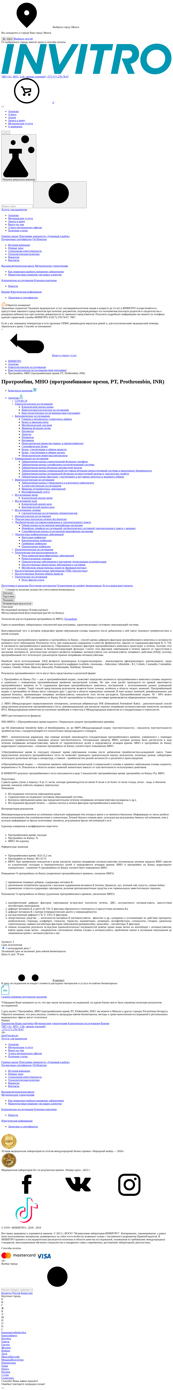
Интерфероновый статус (36, 491)
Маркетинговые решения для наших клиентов (35, 274)
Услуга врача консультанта (117, 585)
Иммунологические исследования (34, 479)
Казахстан (27, 1293)
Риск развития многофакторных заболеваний (48, 555)
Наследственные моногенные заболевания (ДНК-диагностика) (51, 570)
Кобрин (5, 1350)
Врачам (5, 291)
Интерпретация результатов (17, 603)
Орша (4, 1365)
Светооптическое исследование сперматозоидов (49, 513)
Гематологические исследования (34, 403)
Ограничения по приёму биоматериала (79, 585)
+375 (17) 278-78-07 (57, 76)
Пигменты (28, 431)
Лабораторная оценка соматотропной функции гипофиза (55, 461)
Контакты (13, 260)
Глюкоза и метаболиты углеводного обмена (47, 419)
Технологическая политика (24, 254)
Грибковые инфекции (34, 543)
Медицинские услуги (20, 123)
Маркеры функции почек (36, 428)
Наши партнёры (24, 1023)
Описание (8, 593)
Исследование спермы (28, 510)
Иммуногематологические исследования (45, 410)
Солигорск (7, 1378)
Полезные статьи (18, 230)
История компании (19, 245)
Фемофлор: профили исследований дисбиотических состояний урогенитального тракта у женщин (78, 528)
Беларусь (6, 1293)
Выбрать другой (23, 38)
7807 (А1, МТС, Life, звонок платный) (23, 76)
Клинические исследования (17, 280)
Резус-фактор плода (33, 579)
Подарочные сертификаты (16, 239)
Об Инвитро (39, 239)
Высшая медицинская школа (17, 265)
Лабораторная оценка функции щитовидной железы (52, 467)
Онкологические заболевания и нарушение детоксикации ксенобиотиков (64, 561)
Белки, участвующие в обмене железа (43, 452)
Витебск (6, 1338)
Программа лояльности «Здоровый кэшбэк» (44, 236)
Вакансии (13, 257)
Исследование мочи (26, 494)
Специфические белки (35, 446)
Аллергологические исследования (41, 485)
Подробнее (70, 618)
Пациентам (8, 1023)
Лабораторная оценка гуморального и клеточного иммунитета (58, 482)
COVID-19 (21, 400)
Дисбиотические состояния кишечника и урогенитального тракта (53, 522)
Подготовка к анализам (14, 585)
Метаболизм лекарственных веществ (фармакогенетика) (54, 567)
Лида (4, 1353)
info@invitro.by (9, 1035)
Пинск (5, 1368)
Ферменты (28, 437)
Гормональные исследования (31, 458)
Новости (13, 286)
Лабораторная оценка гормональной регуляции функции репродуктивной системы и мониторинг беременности (87, 470)
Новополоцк (8, 1362)
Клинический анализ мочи (37, 497)
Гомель (5, 1341)
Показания (8, 600)
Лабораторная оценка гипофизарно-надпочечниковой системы (58, 464)
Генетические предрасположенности (36, 552)
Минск (5, 1356)
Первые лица (15, 248)
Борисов (6, 1335)
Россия (16, 1293)
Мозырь (5, 1359)
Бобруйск (20, 1332)
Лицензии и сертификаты (23, 297)
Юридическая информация (26, 291)
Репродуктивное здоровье (37, 558)
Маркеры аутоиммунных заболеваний (44, 488)
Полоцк (5, 1371)
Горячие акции (9, 236)
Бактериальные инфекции (37, 540)
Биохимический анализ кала (38, 507)
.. (3, 132)
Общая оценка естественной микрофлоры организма (52, 525)
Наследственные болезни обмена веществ (39, 573)
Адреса (12, 114)
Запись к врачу (16, 120)
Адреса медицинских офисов (25, 227)
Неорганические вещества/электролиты (45, 455)
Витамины (28, 440)
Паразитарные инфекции (36, 546)
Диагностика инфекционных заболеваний (39, 534)
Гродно (5, 1344)
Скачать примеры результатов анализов (24, 996)
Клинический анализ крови (38, 406)
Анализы (13, 111)
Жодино (6, 1347)
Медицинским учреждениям (51, 265)
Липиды (26, 434)
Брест (14, 1335)
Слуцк (5, 1374)
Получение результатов (42, 585)
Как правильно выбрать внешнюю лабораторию (36, 271)
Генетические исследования (31, 576)
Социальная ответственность (25, 251)
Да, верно (8, 39)
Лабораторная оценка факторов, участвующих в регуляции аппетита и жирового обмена (73, 476)
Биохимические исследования (32, 416)
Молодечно (17, 1359)
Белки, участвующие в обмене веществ (44, 449)
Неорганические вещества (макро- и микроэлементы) (52, 443)
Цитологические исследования (33, 516)
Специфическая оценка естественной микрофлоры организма (57, 531)
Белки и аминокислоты (35, 422)
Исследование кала (26, 501)
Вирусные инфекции (34, 537)
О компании (15, 126)
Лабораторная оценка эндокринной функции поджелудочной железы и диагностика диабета (75, 473)
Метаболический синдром (37, 425)
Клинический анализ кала (37, 504)
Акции (12, 117)
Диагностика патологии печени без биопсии (41, 519)
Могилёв (14, 1356)
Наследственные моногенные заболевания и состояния (53, 564)
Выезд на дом (16, 224)
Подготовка (8, 596)
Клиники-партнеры (45, 280)
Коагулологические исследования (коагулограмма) (51, 413)
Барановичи (8, 1332)
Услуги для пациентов (14, 209)
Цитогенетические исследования (34, 549)
